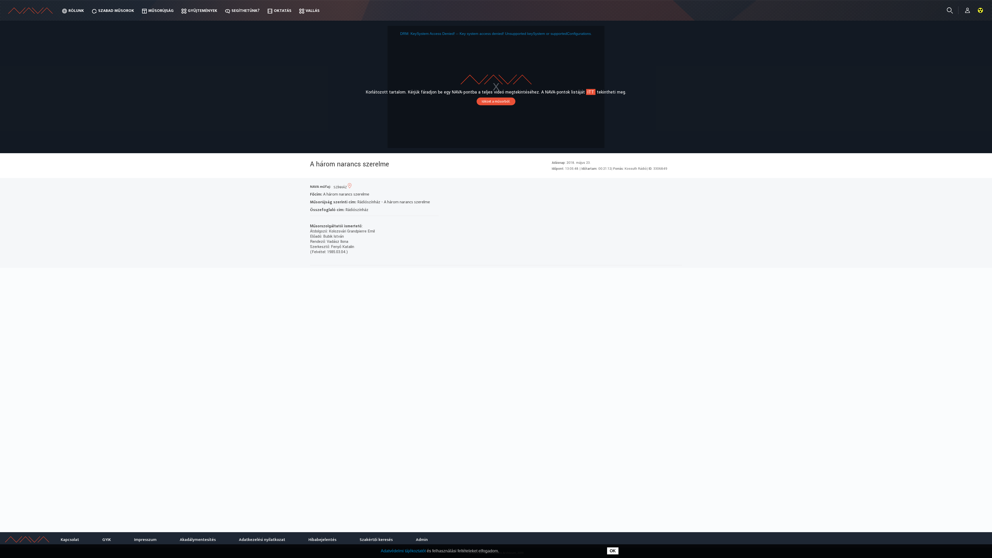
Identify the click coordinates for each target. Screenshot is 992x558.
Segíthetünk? (245, 10)
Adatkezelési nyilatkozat (262, 539)
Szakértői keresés (376, 539)
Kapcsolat (70, 539)
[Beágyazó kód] (658, 187)
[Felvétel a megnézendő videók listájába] (640, 187)
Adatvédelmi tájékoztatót (404, 551)
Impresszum (145, 539)
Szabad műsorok (116, 10)
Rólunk (76, 10)
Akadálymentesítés (198, 539)
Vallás (313, 10)
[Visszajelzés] (677, 187)
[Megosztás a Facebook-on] (667, 187)
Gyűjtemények (202, 10)
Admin (422, 539)
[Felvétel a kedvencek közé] (630, 187)
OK (613, 551)
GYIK (106, 539)
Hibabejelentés (322, 539)
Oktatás (282, 10)
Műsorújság (161, 10)
